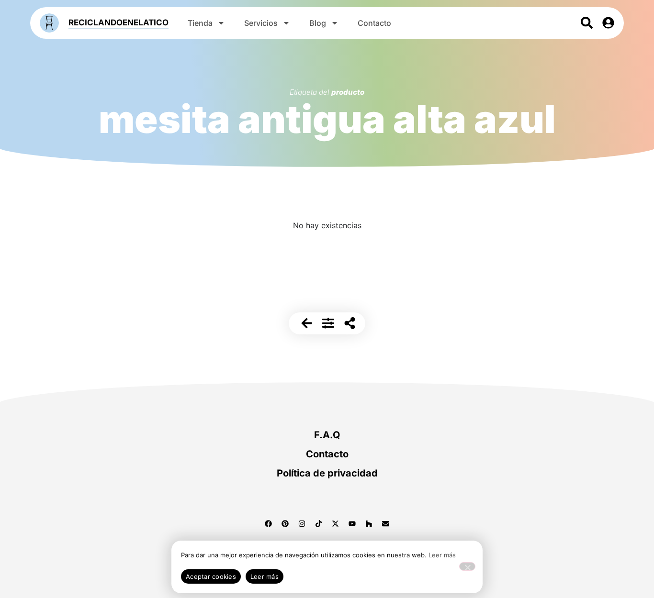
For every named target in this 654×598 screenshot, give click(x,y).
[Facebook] (268, 523)
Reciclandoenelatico (118, 22)
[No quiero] (467, 566)
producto (347, 92)
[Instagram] (302, 523)
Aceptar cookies (211, 576)
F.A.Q (327, 435)
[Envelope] (386, 523)
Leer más (442, 555)
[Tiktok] (319, 523)
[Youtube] (352, 523)
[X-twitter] (335, 523)
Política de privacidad (327, 473)
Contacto (374, 23)
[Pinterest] (285, 523)
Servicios (261, 23)
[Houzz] (369, 523)
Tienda (200, 23)
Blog (317, 23)
